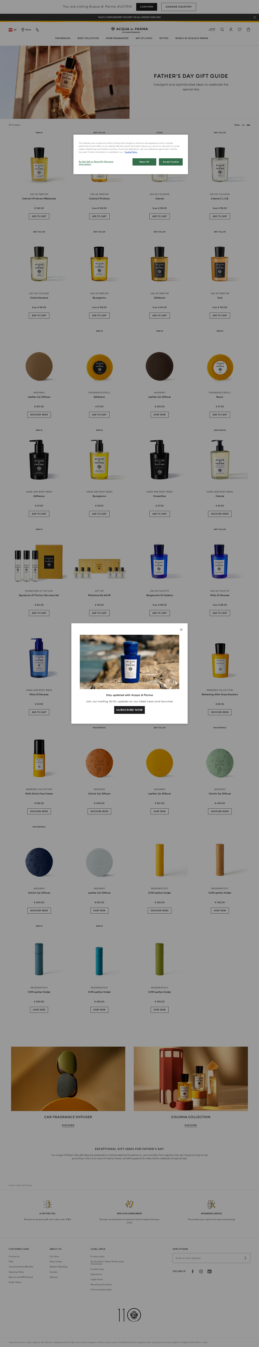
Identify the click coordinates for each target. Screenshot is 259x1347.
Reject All (144, 162)
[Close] (181, 630)
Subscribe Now (129, 710)
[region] (130, 154)
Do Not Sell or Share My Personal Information (96, 163)
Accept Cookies (171, 162)
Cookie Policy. (131, 152)
